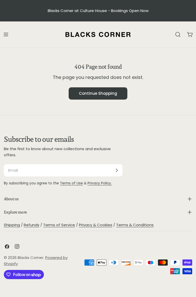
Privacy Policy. (100, 183)
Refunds (31, 225)
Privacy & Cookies (95, 225)
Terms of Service (59, 225)
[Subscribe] (116, 170)
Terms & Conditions (135, 225)
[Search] (178, 34)
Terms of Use (71, 183)
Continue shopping (98, 93)
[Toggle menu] (6, 34)
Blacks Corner (30, 257)
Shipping (12, 225)
